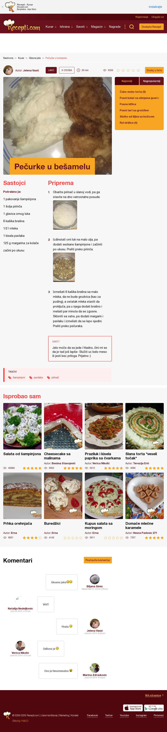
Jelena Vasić (31, 70)
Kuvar (49, 26)
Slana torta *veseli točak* (144, 436)
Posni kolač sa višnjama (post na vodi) (139, 97)
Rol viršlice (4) (128, 122)
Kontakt (74, 715)
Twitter (109, 715)
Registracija (142, 17)
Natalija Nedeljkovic (20, 608)
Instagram (141, 715)
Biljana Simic (95, 586)
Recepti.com (22, 25)
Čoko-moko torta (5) (133, 91)
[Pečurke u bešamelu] (78, 215)
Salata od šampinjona (22, 436)
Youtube (124, 715)
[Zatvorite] (2, 7)
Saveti (80, 26)
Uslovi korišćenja (49, 715)
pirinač (55, 377)
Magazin (97, 26)
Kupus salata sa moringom (104, 506)
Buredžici (63, 506)
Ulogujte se (158, 17)
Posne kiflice (128, 104)
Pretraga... (131, 26)
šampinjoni (19, 377)
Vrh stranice (153, 695)
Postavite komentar (97, 560)
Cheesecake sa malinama (63, 436)
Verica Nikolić (20, 652)
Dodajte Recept (151, 26)
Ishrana (65, 26)
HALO (25, 720)
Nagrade (115, 26)
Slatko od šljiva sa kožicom (137, 116)
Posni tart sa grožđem (134, 110)
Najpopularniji (151, 80)
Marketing (64, 715)
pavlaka (38, 377)
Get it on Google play (154, 707)
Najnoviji (127, 80)
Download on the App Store (133, 707)
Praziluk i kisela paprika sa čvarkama (104, 436)
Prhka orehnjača (22, 506)
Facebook (92, 715)
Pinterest (159, 715)
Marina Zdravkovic (95, 674)
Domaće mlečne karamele (144, 506)
